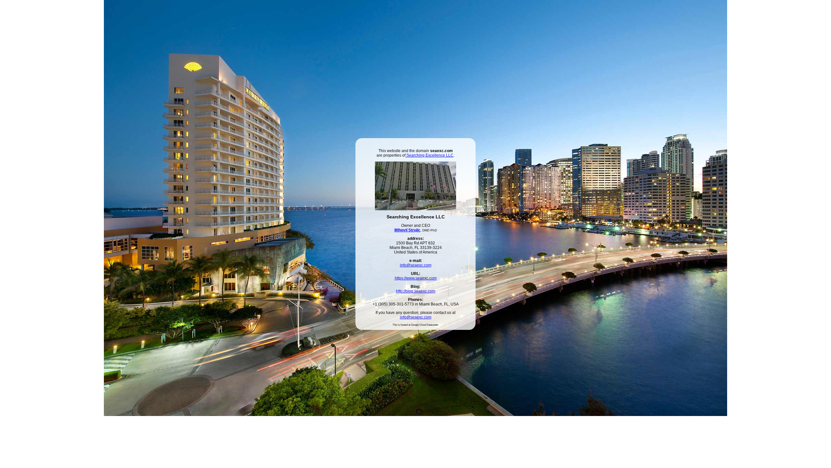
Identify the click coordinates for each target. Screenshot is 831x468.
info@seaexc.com (415, 265)
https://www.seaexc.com (416, 278)
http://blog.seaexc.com (415, 291)
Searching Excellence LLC (429, 155)
